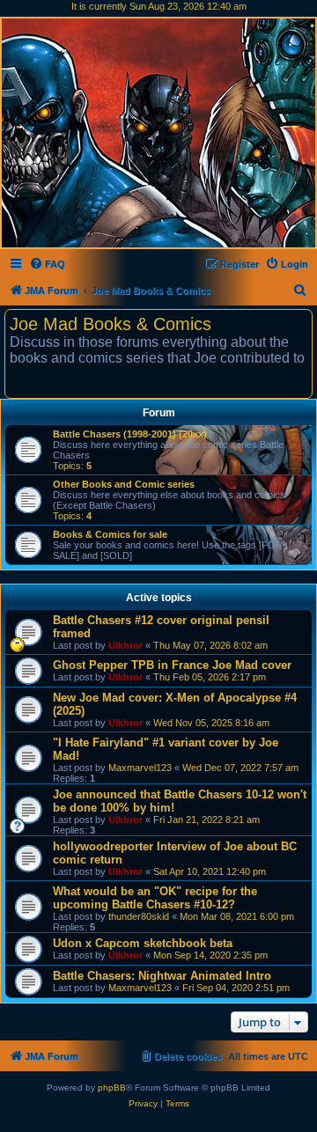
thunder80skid (138, 916)
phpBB (112, 1087)
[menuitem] (47, 264)
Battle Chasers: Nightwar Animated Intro (162, 975)
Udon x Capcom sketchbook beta (142, 943)
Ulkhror (125, 645)
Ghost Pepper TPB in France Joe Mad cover (172, 665)
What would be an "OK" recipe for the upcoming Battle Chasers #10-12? (155, 898)
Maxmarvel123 (140, 767)
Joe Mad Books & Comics (110, 324)
